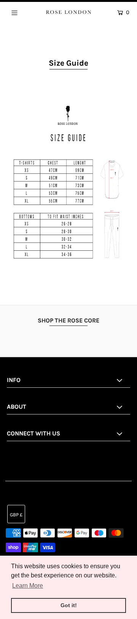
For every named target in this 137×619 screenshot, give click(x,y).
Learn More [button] (27, 585)
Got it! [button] (69, 605)
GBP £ (16, 514)
